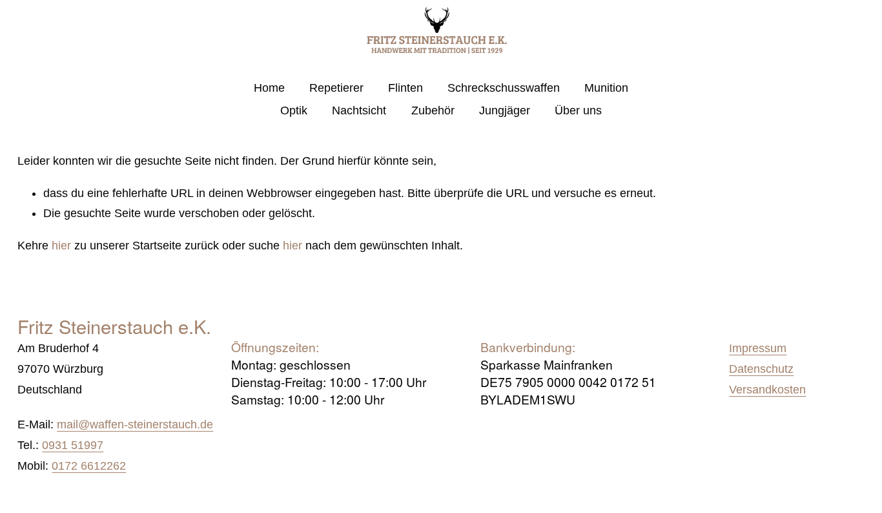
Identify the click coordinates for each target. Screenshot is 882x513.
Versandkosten (767, 389)
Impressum (757, 348)
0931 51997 (72, 445)
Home (269, 87)
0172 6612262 (89, 465)
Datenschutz (761, 368)
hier (61, 245)
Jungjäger (504, 110)
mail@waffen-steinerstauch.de (135, 424)
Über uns (578, 110)
